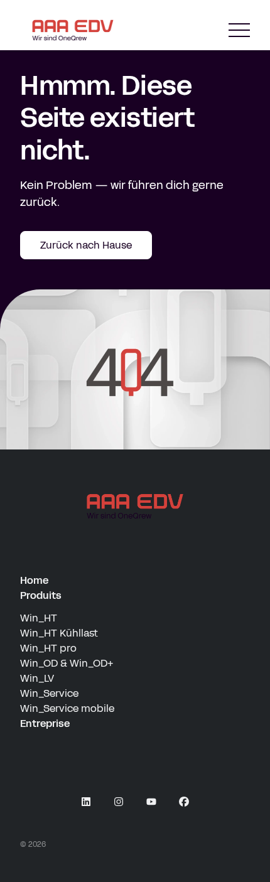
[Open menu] (239, 30)
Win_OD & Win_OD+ (66, 663)
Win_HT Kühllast (59, 633)
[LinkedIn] (86, 802)
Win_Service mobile (67, 708)
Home (34, 580)
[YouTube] (151, 802)
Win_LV (37, 678)
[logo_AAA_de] (135, 507)
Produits (41, 595)
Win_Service (49, 693)
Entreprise (45, 723)
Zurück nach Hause (86, 245)
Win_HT (38, 618)
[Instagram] (119, 802)
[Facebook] (184, 802)
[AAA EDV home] (73, 30)
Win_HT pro (48, 648)
